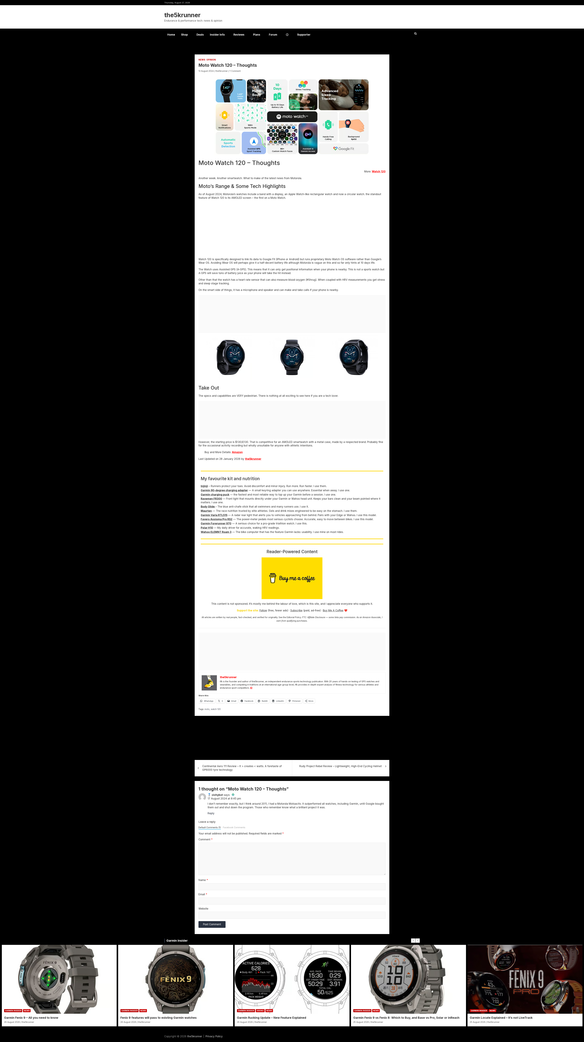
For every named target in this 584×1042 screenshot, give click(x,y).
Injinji (204, 486)
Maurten (206, 510)
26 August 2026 (12, 1022)
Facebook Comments (234, 827)
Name (203, 880)
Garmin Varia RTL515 (214, 515)
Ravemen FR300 (211, 498)
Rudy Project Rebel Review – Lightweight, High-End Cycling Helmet (340, 766)
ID (251, 688)
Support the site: (248, 610)
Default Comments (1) (209, 827)
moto (207, 709)
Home (171, 34)
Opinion (211, 59)
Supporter (303, 34)
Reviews (238, 34)
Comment (205, 839)
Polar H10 (207, 527)
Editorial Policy (294, 617)
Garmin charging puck (215, 494)
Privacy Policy (214, 1036)
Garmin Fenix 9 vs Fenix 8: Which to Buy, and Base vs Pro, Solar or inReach (406, 1017)
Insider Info (217, 34)
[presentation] (413, 940)
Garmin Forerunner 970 (216, 523)
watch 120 (216, 709)
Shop (184, 34)
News (201, 59)
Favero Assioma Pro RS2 (216, 519)
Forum (273, 34)
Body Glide (208, 506)
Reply (211, 813)
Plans (256, 34)
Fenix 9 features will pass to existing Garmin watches (158, 1017)
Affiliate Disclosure (316, 617)
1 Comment (235, 71)
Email (202, 894)
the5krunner (182, 15)
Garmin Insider (177, 940)
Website (203, 908)
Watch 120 (379, 171)
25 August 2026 (361, 1022)
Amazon (237, 452)
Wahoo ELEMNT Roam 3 (216, 532)
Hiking (260, 1010)
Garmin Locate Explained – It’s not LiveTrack (501, 1017)
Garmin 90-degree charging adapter (224, 490)
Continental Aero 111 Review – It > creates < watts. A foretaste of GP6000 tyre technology (242, 768)
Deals (200, 34)
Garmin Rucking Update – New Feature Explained (271, 1017)
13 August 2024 (206, 71)
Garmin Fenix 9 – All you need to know (31, 1017)
